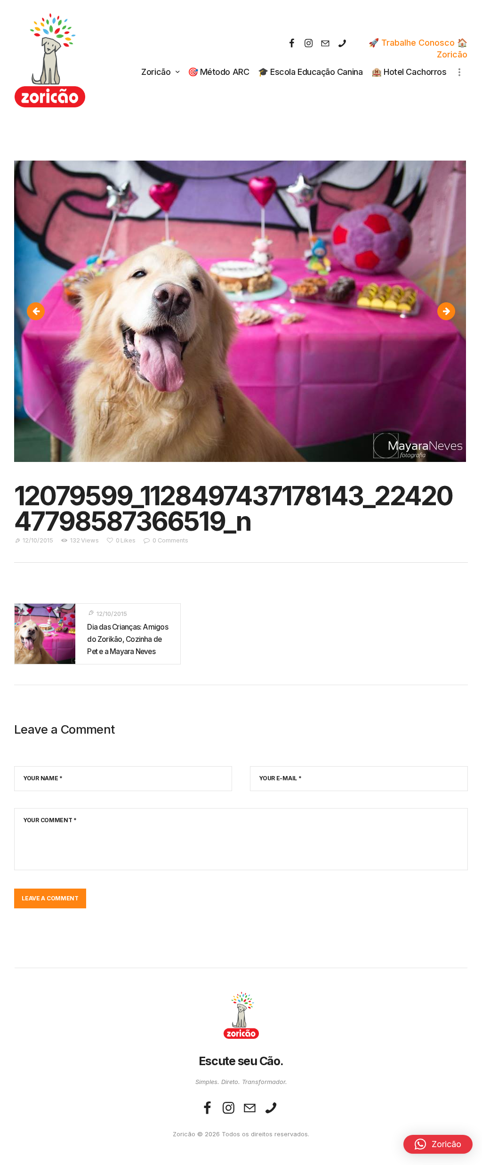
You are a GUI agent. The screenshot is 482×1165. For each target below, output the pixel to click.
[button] (438, 1144)
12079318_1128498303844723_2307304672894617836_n (40, 311)
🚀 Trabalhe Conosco (412, 43)
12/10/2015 (38, 540)
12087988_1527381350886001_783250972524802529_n (450, 311)
